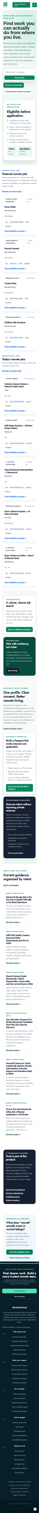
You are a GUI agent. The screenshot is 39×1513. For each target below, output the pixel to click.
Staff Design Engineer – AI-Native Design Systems (18, 426)
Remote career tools (19, 1422)
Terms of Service (19, 1455)
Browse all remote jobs (12, 191)
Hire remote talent (19, 1296)
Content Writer (10, 283)
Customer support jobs (19, 1341)
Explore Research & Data (19, 1258)
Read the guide (13, 922)
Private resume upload (19, 1374)
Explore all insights (11, 885)
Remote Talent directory (19, 1370)
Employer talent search (19, 1402)
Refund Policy (19, 1473)
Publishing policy (13, 1197)
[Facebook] (23, 1508)
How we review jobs (23, 1327)
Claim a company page (19, 1407)
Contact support (12, 1200)
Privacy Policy (19, 1451)
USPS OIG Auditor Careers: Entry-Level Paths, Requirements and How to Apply (18, 939)
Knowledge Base (19, 1431)
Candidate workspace (19, 1378)
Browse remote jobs (13, 85)
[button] (21, 5)
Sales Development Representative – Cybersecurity (18, 471)
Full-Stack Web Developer (15, 322)
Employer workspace (19, 1411)
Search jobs (19, 78)
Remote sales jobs (19, 1350)
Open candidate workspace (19, 629)
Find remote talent (15, 853)
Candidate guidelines (19, 1383)
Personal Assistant (11, 248)
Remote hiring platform (15, 1190)
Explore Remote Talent (12, 729)
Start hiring (12, 671)
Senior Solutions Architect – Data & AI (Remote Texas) (19, 556)
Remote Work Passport (19, 1365)
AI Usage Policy (19, 1464)
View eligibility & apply (15, 231)
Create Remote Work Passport (18, 92)
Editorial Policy (19, 1460)
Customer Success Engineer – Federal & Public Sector (16, 385)
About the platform (8, 1327)
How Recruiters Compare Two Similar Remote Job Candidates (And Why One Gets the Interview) (19, 1023)
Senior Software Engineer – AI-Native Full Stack (17, 512)
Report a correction (19, 1495)
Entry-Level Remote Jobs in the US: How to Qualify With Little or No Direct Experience (19, 900)
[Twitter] (19, 1508)
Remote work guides (20, 1354)
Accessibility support (19, 1440)
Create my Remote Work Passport (18, 788)
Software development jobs (19, 1345)
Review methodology (14, 1193)
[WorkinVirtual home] (5, 5)
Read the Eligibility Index (19, 1252)
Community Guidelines (19, 1468)
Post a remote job (19, 1394)
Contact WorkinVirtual (19, 1435)
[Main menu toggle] (34, 5)
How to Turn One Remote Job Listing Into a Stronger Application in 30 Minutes (18, 1112)
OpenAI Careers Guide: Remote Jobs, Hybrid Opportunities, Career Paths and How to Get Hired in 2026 (19, 980)
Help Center (19, 1427)
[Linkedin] (16, 1508)
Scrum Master (10, 206)
